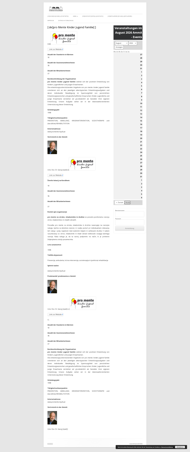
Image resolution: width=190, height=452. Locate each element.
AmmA (74, 16)
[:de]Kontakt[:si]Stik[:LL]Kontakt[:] (92, 16)
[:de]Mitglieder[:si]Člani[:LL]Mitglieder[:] (120, 16)
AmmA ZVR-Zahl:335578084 (135, 443)
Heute (127, 202)
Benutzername (119, 210)
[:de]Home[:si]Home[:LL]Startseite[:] (58, 16)
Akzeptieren (180, 447)
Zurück (120, 202)
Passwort (118, 218)
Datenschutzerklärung (65, 20)
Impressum (51, 20)
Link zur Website (55, 49)
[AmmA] (56, 11)
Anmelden (50, 443)
